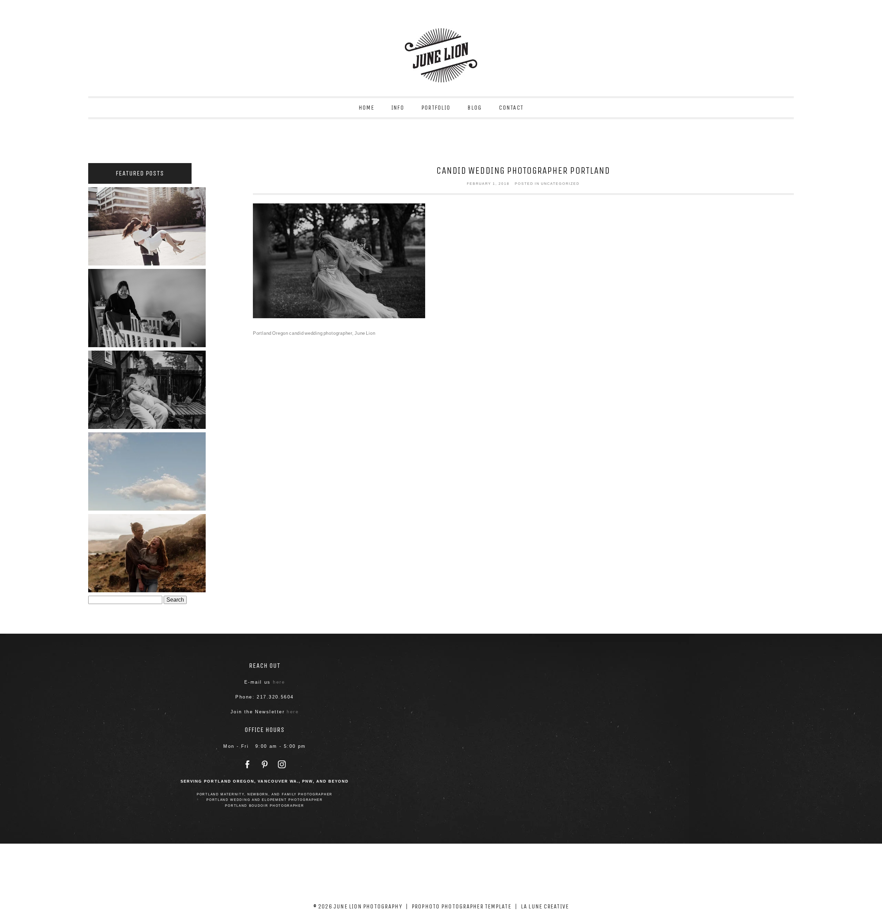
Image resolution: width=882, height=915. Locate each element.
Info (397, 107)
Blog (475, 107)
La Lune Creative (545, 906)
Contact (511, 107)
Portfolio (435, 107)
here (279, 682)
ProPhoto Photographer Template (461, 906)
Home (366, 107)
